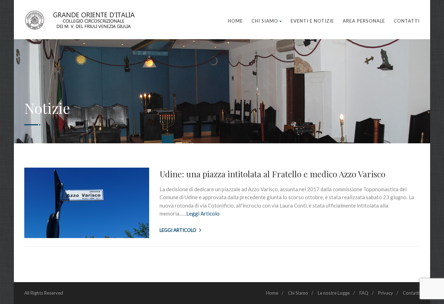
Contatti (407, 21)
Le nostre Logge (334, 293)
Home (235, 21)
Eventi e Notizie (312, 21)
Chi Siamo (264, 21)
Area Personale (364, 21)
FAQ (363, 293)
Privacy (385, 293)
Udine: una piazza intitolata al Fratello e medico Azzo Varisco (272, 173)
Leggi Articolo (203, 213)
